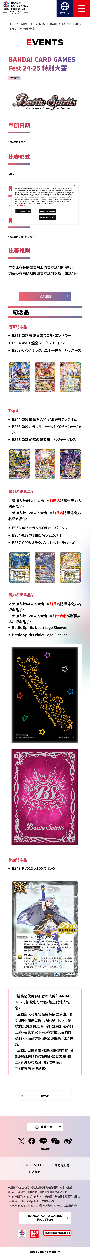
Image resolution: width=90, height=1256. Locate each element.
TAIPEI (24, 24)
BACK (45, 1095)
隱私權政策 (62, 1165)
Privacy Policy (20, 205)
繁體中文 (65, 13)
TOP (11, 24)
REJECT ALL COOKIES (47, 211)
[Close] (74, 185)
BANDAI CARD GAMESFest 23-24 (45, 1217)
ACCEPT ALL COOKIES (47, 217)
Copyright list (43, 1251)
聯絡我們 (34, 1172)
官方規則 (45, 296)
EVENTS (39, 24)
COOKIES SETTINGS (34, 1165)
